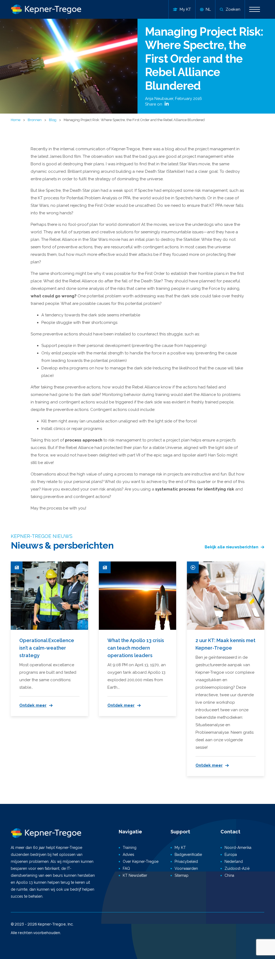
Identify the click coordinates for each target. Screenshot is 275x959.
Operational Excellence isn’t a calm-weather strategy (46, 648)
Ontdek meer (32, 705)
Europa (231, 854)
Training (129, 847)
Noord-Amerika (238, 847)
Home (15, 120)
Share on (154, 104)
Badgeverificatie (188, 854)
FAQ (126, 868)
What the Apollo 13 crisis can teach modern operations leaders (135, 648)
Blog (52, 120)
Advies (128, 854)
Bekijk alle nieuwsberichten (231, 547)
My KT (180, 847)
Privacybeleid (186, 861)
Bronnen (35, 120)
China (229, 875)
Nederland (234, 861)
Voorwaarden (186, 868)
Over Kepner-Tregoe (140, 861)
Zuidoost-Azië (237, 868)
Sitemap (182, 875)
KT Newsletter (135, 875)
